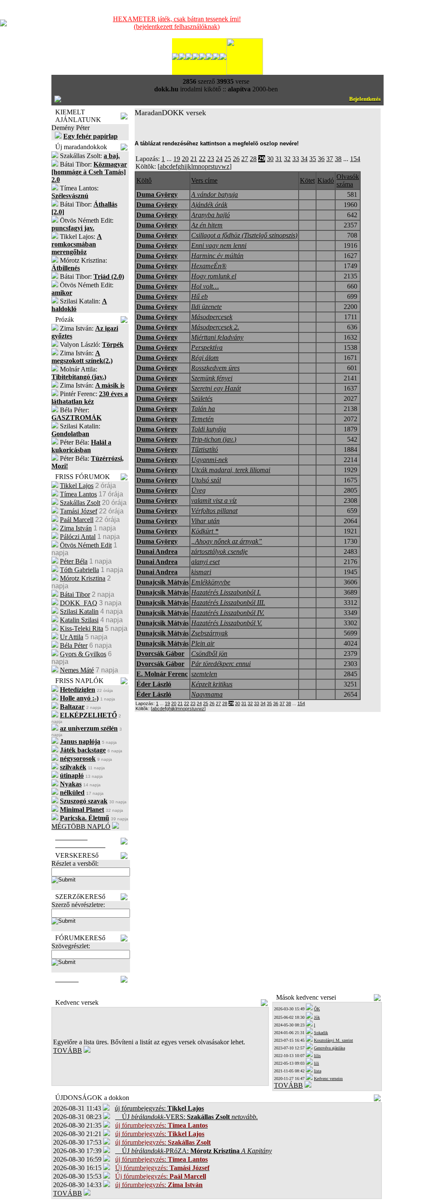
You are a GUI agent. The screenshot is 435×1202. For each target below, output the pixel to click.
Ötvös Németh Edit (86, 545)
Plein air (203, 643)
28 (253, 158)
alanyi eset (205, 561)
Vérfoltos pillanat (214, 510)
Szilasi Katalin (79, 611)
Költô (144, 180)
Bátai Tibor (75, 594)
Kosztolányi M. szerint (333, 1040)
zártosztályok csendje (219, 551)
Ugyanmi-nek (209, 459)
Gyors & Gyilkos (83, 654)
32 (287, 158)
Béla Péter (74, 645)
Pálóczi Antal (78, 536)
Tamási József (78, 511)
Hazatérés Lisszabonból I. (226, 592)
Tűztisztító (204, 449)
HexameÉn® (208, 265)
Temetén (202, 418)
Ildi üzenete (206, 306)
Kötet (307, 180)
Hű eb (199, 296)
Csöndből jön (209, 653)
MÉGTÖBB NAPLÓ (80, 826)
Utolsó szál (206, 480)
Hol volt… (205, 286)
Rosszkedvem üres (215, 367)
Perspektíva (207, 347)
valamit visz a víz (214, 500)
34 (304, 158)
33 (295, 158)
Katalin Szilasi (79, 620)
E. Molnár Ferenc (162, 674)
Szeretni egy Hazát (216, 388)
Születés (201, 398)
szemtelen (204, 674)
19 (176, 158)
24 (219, 158)
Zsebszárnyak (209, 633)
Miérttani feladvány (217, 337)
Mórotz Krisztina (82, 578)
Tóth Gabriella (79, 569)
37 (329, 158)
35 (312, 158)
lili (316, 1063)
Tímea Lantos (78, 494)
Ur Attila (71, 637)
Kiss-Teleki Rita (81, 628)
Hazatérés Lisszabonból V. (226, 623)
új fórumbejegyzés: (159, 1108)
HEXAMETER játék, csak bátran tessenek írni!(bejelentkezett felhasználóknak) (177, 22)
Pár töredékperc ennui (221, 663)
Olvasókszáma (347, 180)
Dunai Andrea (157, 551)
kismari (201, 571)
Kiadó (325, 180)
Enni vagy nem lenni (218, 245)
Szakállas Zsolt (80, 502)
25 (227, 158)
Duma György (157, 194)
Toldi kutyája (208, 429)
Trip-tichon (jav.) (213, 439)
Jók (317, 1017)
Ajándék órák (209, 204)
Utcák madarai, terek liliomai (230, 469)
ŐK (317, 1008)
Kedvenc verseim (328, 1078)
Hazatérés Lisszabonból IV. (227, 612)
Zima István (76, 528)
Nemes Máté (77, 670)
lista (317, 1071)
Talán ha (203, 408)
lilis (317, 1055)
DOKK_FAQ (78, 603)
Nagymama (207, 694)
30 (270, 158)
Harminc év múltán (217, 255)
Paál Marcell (76, 519)
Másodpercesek (211, 316)
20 (185, 158)
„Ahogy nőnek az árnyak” (226, 541)
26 (236, 158)
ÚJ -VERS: (186, 1116)
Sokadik (321, 1032)
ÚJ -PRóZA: (193, 1150)
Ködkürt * (204, 531)
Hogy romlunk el (213, 276)
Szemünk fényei (211, 378)
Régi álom (205, 357)
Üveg (198, 490)
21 (193, 158)
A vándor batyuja (214, 194)
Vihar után (205, 520)
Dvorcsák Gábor (160, 653)
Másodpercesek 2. (215, 327)
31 (278, 158)
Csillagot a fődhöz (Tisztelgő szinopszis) (244, 235)
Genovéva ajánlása (329, 1048)
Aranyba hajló (210, 214)
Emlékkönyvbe (210, 582)
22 (202, 158)
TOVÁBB (67, 1050)
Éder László (153, 684)
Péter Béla (74, 561)
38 (338, 158)
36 (321, 158)
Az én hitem (207, 225)
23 (210, 158)
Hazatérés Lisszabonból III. (228, 602)
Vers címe (204, 180)
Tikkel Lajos (76, 485)
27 (244, 158)
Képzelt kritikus (211, 684)
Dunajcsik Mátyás (162, 582)
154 (355, 158)
